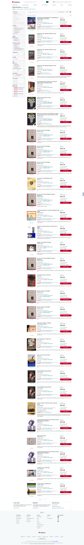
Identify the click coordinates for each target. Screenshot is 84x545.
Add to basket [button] (65, 26)
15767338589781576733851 (48, 343)
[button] (28, 12)
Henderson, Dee (40, 243)
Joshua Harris (39, 422)
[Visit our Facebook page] (58, 517)
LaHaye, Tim (39, 34)
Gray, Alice (39, 276)
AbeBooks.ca (51, 536)
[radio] (13, 40)
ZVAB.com (61, 536)
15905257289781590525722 (48, 488)
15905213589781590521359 (48, 375)
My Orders (17, 521)
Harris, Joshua (39, 83)
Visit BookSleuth (36, 507)
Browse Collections (18, 518)
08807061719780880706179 (48, 38)
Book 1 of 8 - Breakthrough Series (44, 135)
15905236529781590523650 (48, 87)
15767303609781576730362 (48, 425)
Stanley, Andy (39, 19)
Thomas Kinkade (40, 468)
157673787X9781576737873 (48, 23)
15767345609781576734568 (48, 279)
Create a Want (16, 507)
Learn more (14, 33)
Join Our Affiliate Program (30, 518)
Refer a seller (28, 521)
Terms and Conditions (55, 541)
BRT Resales (41, 203)
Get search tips (54, 504)
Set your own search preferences (58, 507)
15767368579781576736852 (48, 359)
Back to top (42, 512)
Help (47, 516)
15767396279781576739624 (48, 327)
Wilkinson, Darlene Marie (41, 324)
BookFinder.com (42, 538)
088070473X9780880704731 (48, 102)
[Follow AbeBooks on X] (58, 519)
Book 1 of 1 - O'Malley (42, 247)
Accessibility (38, 527)
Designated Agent (39, 526)
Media (38, 518)
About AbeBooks (39, 516)
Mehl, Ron (39, 179)
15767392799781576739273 (48, 246)
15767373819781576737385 (48, 408)
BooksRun (41, 72)
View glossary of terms (56, 506)
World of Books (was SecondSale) (45, 40)
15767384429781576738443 (48, 440)
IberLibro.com (57, 536)
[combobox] (35, 2)
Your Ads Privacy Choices (40, 524)
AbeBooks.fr (34, 536)
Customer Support (49, 518)
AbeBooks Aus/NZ (45, 536)
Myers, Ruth (39, 340)
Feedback (83, 194)
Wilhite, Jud (39, 228)
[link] (70, 12)
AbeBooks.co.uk (23, 536)
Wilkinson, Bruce (40, 98)
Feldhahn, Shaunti (40, 484)
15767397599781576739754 (48, 134)
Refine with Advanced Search (30, 9)
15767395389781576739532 (48, 472)
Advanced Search (18, 516)
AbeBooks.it (39, 536)
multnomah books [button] (20, 9)
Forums (38, 521)
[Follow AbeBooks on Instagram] (58, 521)
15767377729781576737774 (48, 182)
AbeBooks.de (29, 536)
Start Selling (28, 516)
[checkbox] (13, 13)
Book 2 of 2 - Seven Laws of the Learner (45, 103)
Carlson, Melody (40, 405)
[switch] (14, 74)
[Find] (47, 2)
